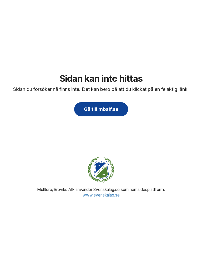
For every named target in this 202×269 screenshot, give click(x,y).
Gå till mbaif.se (101, 109)
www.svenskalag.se (101, 195)
